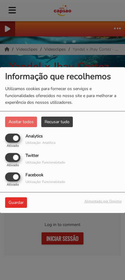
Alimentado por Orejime (103, 201)
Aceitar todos (21, 122)
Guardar (16, 203)
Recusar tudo (57, 122)
